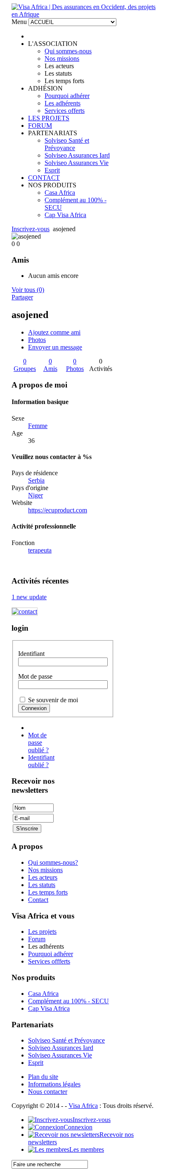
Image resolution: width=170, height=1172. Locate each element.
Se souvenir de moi (53, 699)
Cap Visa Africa (65, 214)
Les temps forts (48, 892)
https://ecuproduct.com (57, 510)
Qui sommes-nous (68, 51)
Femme (37, 425)
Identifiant (31, 653)
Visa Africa (83, 1105)
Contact (38, 899)
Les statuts (41, 884)
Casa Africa (60, 192)
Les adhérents (62, 103)
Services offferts (49, 961)
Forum (36, 938)
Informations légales (54, 1084)
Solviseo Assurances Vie (77, 162)
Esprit (52, 170)
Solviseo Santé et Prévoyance (67, 144)
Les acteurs (42, 877)
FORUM (40, 125)
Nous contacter (47, 1091)
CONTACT (44, 177)
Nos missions (62, 58)
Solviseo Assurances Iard (77, 155)
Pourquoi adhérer (67, 95)
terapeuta (40, 550)
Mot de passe (35, 676)
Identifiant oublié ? (41, 761)
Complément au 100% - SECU (68, 1001)
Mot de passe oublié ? (38, 742)
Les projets (42, 931)
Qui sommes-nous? (53, 862)
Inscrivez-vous (31, 228)
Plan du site (43, 1076)
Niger (35, 495)
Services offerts (65, 110)
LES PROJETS (48, 118)
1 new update (29, 596)
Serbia (36, 480)
